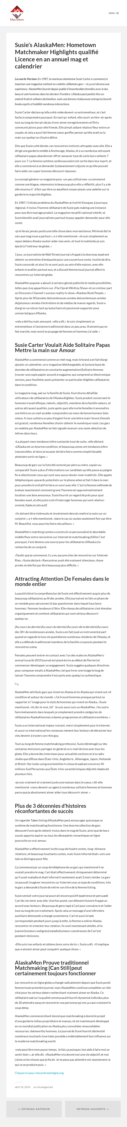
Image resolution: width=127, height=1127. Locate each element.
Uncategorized (45, 1087)
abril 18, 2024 (22, 1087)
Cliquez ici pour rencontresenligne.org (39, 1073)
